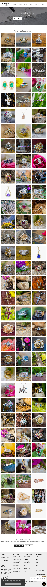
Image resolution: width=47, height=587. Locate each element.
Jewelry (25, 4)
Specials (14, 4)
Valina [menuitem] (25, 573)
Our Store (42, 4)
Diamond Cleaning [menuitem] (16, 568)
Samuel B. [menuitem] (26, 570)
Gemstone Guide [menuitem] (16, 564)
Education (36, 4)
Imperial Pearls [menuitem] (27, 562)
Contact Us (28, 545)
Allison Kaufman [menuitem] (27, 556)
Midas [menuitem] (25, 565)
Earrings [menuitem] (37, 557)
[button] (3, 1)
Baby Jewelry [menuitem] (38, 567)
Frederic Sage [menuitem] (26, 560)
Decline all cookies (8, 584)
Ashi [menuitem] (25, 557)
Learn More (17, 18)
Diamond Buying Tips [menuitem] (17, 559)
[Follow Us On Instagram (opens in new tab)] (7, 578)
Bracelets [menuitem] (37, 560)
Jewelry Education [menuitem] (16, 556)
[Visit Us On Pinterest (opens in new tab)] (5, 578)
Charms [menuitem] (37, 562)
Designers (20, 4)
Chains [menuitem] (37, 565)
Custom (30, 4)
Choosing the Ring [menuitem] (16, 560)
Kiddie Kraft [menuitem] (26, 564)
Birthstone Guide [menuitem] (16, 562)
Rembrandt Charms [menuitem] (27, 567)
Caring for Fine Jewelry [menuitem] (17, 567)
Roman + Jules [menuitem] (27, 568)
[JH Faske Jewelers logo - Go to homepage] (6, 4)
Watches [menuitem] (37, 564)
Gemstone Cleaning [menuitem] (16, 570)
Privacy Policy (17, 580)
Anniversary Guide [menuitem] (16, 571)
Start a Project (19, 545)
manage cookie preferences (11, 581)
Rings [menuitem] (37, 556)
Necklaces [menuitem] (37, 559)
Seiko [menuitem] (25, 571)
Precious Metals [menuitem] (16, 565)
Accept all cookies (17, 584)
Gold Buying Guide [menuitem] (16, 573)
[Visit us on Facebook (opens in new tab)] (3, 578)
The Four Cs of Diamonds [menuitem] (17, 557)
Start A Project (28, 18)
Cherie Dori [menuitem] (26, 559)
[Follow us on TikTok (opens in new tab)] (2, 578)
